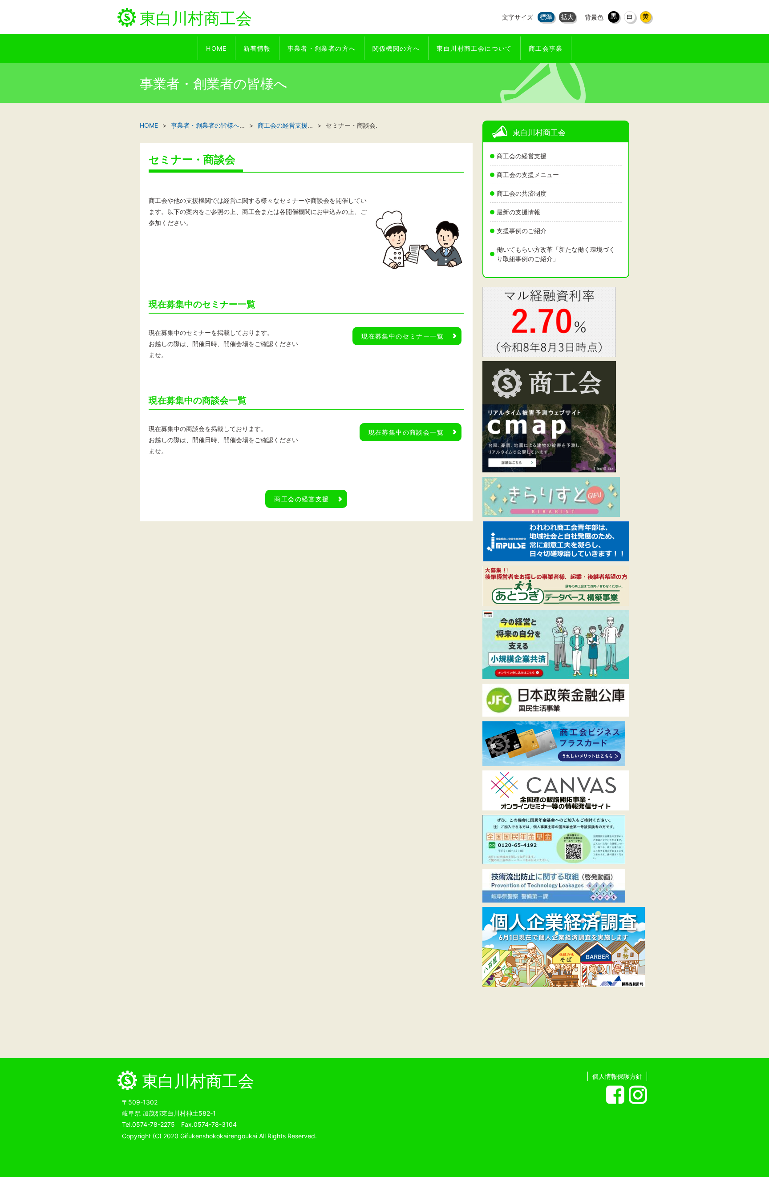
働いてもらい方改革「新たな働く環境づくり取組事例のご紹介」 (556, 254)
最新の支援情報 (518, 212)
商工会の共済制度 (521, 193)
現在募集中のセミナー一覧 (402, 336)
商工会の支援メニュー (528, 174)
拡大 (567, 16)
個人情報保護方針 (617, 1076)
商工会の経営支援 (521, 156)
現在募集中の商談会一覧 (406, 432)
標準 (546, 16)
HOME (149, 125)
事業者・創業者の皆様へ (205, 125)
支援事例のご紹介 (521, 230)
